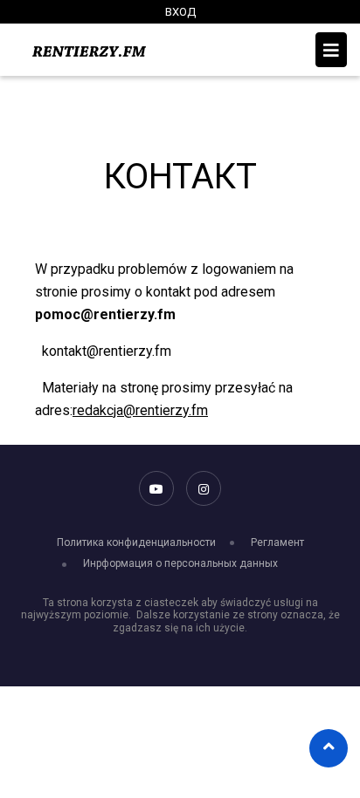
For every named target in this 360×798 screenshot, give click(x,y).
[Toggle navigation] (331, 49)
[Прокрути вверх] (329, 746)
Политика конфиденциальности (136, 542)
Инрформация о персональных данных (180, 563)
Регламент (277, 542)
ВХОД (180, 11)
